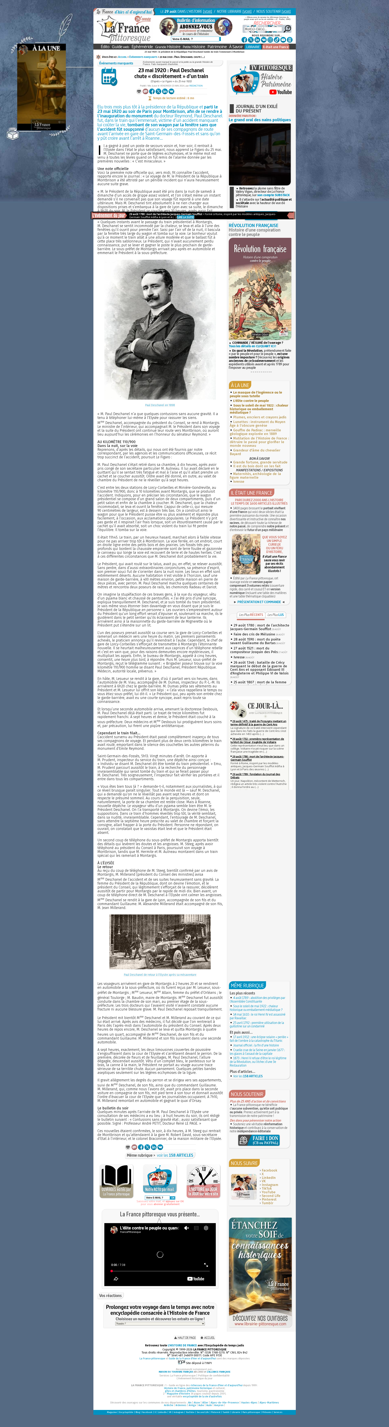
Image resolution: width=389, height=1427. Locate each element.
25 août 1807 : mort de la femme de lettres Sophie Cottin (258, 684)
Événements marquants (143, 57)
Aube (201, 1405)
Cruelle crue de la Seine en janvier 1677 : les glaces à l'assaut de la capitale (257, 1052)
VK (264, 1181)
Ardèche (168, 1405)
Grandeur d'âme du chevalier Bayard (255, 452)
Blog (138, 1412)
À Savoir (236, 46)
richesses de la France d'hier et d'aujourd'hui (217, 1385)
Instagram (270, 1185)
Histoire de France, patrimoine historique (188, 1388)
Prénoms (266, 1412)
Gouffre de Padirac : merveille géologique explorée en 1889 (255, 432)
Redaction (196, 85)
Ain (189, 1402)
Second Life (271, 1196)
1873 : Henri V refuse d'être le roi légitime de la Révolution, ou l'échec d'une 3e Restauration (258, 1062)
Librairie (236, 1412)
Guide (120, 46)
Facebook (269, 1170)
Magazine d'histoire (178, 1393)
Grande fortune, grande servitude (260, 462)
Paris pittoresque (251, 1412)
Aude (209, 1405)
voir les (175, 1155)
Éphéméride (142, 46)
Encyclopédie (126, 1412)
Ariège (192, 1405)
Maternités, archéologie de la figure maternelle (255, 476)
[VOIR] (207, 11)
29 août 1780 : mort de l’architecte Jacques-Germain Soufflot (259, 627)
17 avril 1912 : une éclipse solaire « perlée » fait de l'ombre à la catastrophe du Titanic (259, 1039)
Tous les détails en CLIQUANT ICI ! (252, 346)
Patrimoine (217, 46)
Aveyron (218, 1405)
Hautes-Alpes (249, 1402)
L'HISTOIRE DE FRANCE (182, 1345)
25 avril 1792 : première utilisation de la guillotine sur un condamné (257, 1024)
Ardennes (180, 1405)
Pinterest (269, 1199)
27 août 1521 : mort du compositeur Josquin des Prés (254, 650)
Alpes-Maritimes (269, 1402)
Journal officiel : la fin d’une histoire (256, 1045)
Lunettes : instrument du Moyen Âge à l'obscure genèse (257, 424)
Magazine (112, 1412)
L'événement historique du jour (194, 1378)
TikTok (267, 1188)
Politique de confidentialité (214, 1375)
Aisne (197, 1402)
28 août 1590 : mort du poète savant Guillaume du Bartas (255, 641)
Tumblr (267, 1203)
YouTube (269, 1192)
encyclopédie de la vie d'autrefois (202, 1396)
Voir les (248, 1076)
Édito (105, 46)
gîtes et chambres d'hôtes (180, 1390)
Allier (205, 1402)
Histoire (167, 46)
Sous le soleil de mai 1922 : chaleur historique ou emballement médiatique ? (256, 1008)
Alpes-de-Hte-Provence (225, 1402)
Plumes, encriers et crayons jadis (259, 417)
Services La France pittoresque (177, 1375)
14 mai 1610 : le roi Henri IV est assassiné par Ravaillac (257, 1016)
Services (278, 1412)
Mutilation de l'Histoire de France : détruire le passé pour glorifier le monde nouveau (259, 442)
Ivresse (238, 481)
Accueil (122, 57)
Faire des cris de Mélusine (254, 634)
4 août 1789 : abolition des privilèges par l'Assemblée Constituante (257, 999)
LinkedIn (269, 1178)
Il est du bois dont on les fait (257, 466)
